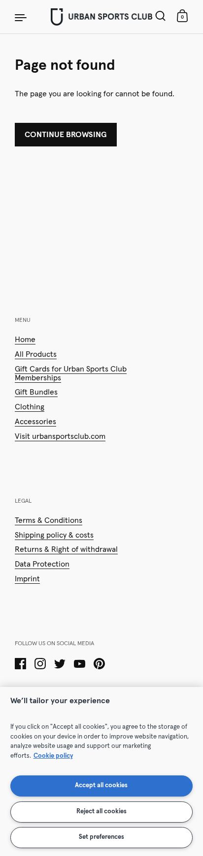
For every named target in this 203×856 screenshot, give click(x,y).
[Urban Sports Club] (101, 17)
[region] (101, 771)
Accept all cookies (101, 785)
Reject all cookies (101, 811)
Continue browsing (66, 135)
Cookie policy (53, 756)
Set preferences (101, 837)
